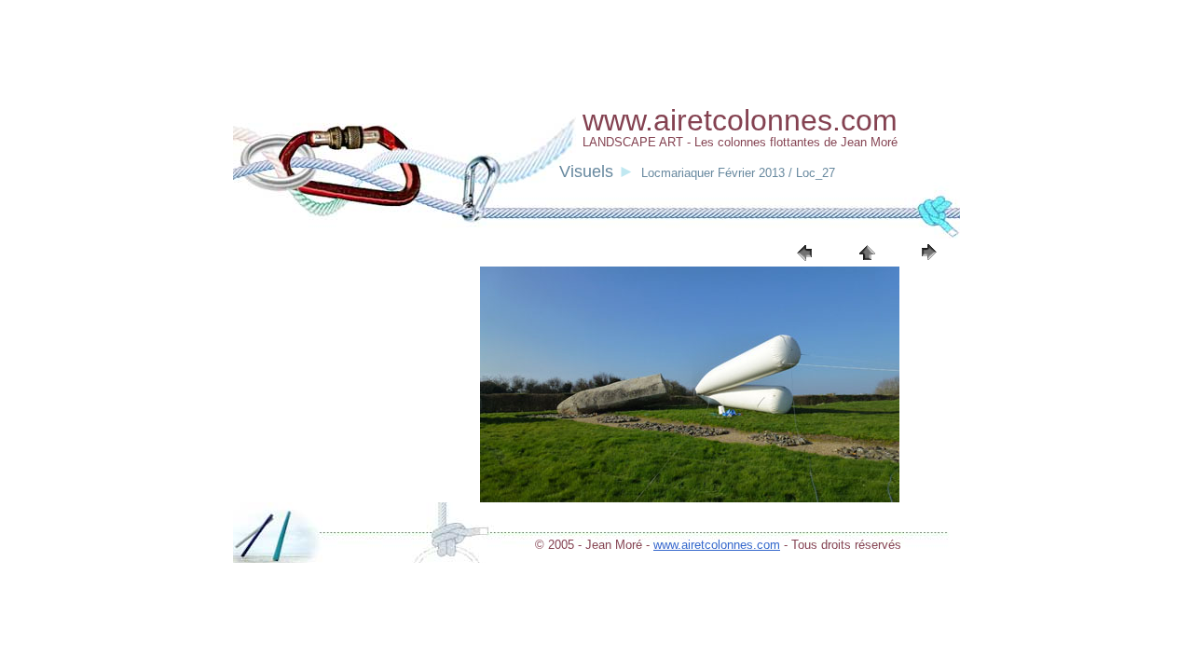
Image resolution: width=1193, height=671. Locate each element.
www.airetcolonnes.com (716, 545)
